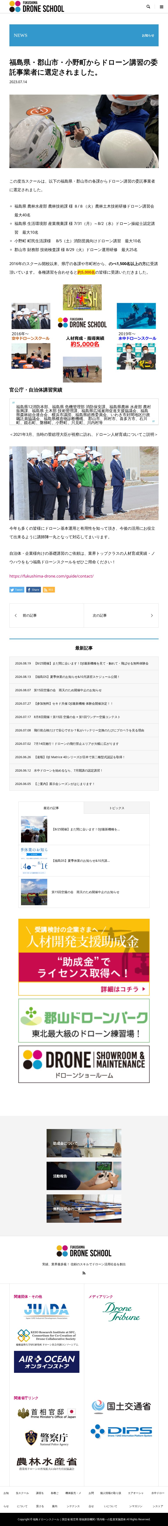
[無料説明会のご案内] (84, 1221)
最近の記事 (51, 808)
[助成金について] (84, 1155)
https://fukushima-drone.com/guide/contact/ (51, 576)
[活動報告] (84, 1188)
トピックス (116, 808)
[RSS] (84, 1273)
